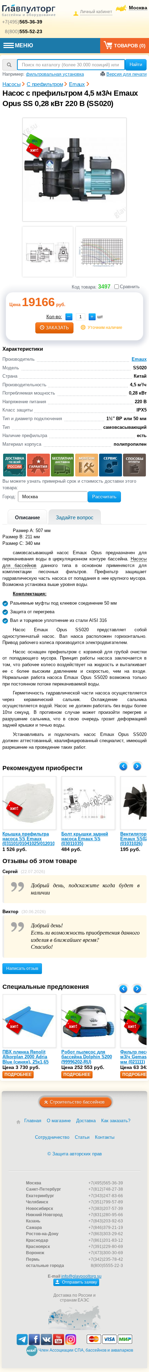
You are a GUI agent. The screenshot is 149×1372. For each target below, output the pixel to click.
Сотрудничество (52, 1137)
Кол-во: (54, 316)
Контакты (104, 1137)
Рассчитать (104, 496)
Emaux (139, 359)
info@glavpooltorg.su (81, 1276)
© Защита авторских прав (74, 1153)
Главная (32, 1120)
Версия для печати (126, 74)
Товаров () (130, 45)
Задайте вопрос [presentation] (75, 517)
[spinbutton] (80, 316)
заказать (57, 327)
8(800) (23, 31)
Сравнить (130, 286)
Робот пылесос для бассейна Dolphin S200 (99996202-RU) (86, 1057)
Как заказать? (115, 1120)
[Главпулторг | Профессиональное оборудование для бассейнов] (29, 11)
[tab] (27, 516)
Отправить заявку (79, 1282)
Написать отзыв (22, 968)
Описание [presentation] (27, 517)
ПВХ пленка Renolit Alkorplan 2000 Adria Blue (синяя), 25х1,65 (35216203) (25, 1059)
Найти (136, 64)
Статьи (82, 1137)
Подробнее (18, 1074)
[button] (92, 316)
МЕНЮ (24, 45)
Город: (9, 496)
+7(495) (22, 22)
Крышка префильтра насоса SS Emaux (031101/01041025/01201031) (31, 838)
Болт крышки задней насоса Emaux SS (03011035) (84, 838)
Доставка (86, 1120)
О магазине (59, 1120)
